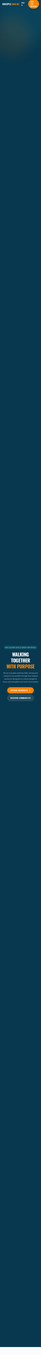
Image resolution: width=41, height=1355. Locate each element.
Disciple (10, 4)
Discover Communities (20, 698)
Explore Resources (19, 690)
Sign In (23, 4)
